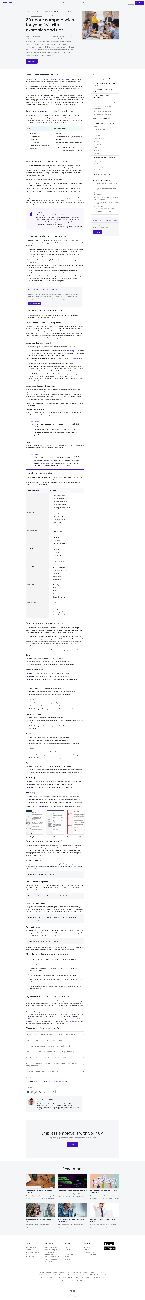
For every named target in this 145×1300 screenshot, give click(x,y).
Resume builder (31, 1247)
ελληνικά (71, 1277)
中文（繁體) (80, 1280)
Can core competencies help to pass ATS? (105, 211)
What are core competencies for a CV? (103, 79)
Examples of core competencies (101, 118)
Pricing (73, 3)
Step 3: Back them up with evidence (104, 114)
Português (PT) (87, 1275)
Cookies (67, 1259)
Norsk (64, 1275)
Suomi (104, 1275)
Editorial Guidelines (90, 1254)
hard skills (58, 79)
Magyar (48, 1275)
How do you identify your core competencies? (101, 96)
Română (97, 1275)
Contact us (68, 1250)
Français (102, 1272)
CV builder (37, 1021)
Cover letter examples (52, 1259)
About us (87, 1247)
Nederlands (56, 1275)
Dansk (55, 1272)
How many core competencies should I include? (105, 189)
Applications (30, 1257)
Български (79, 1277)
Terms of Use (69, 1254)
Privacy (67, 1257)
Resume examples (51, 1250)
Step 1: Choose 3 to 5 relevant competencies (102, 107)
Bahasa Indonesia (45, 1272)
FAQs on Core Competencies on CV (102, 180)
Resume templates (51, 1247)
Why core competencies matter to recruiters (102, 90)
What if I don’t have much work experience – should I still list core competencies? (106, 207)
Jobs (27, 1254)
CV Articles (38, 11)
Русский (87, 1277)
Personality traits (99, 170)
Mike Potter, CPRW (37, 16)
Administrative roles (99, 129)
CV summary (70, 351)
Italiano (41, 1275)
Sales (95, 126)
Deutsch (61, 1272)
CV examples (40, 806)
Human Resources (99, 138)
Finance (96, 147)
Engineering (97, 144)
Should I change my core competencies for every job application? (106, 198)
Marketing (97, 150)
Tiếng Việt (50, 1277)
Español (85, 1272)
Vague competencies (100, 161)
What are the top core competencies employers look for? (104, 193)
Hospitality (97, 153)
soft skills (65, 79)
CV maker (29, 11)
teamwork (47, 97)
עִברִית (103, 1277)
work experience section (75, 358)
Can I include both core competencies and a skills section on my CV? (106, 184)
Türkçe (57, 1277)
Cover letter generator (33, 1252)
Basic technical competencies (102, 164)
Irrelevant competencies (101, 167)
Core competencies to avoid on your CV (104, 157)
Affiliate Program (89, 1252)
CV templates (73, 1021)
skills (39, 115)
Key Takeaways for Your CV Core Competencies (102, 175)
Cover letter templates (52, 1257)
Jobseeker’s (29, 1021)
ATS (40, 89)
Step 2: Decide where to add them (103, 111)
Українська (96, 1277)
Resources (48, 1261)
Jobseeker (78, 227)
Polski (70, 1275)
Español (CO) (94, 1272)
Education (97, 135)
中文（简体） (71, 1280)
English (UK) (77, 1272)
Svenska (42, 1277)
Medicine (96, 141)
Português (77, 1275)
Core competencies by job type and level (104, 123)
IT (94, 132)
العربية (63, 1280)
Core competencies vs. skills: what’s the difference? (104, 84)
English (68, 1272)
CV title (45, 368)
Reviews (86, 1250)
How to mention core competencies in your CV (105, 102)
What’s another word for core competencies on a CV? (106, 203)
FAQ (82, 3)
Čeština (64, 1277)
